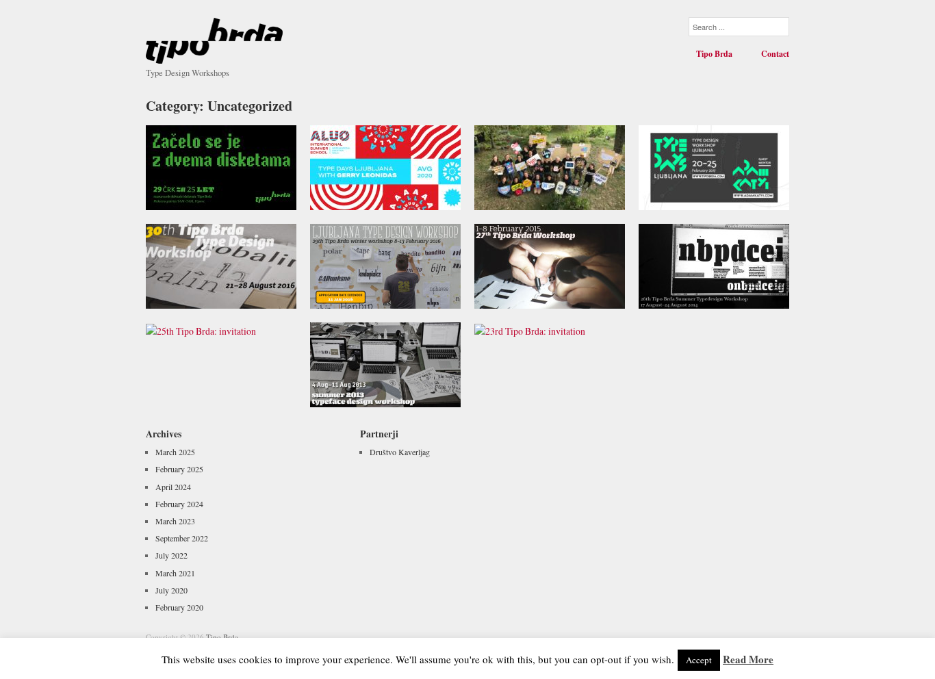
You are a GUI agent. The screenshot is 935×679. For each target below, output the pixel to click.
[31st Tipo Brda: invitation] (714, 165)
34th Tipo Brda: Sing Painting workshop (555, 190)
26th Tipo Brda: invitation (732, 296)
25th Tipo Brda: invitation (239, 394)
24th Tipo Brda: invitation (403, 394)
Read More (748, 659)
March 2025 (175, 451)
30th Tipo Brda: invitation (239, 296)
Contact (775, 54)
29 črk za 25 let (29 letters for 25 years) (226, 190)
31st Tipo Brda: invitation (732, 197)
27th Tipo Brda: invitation (567, 296)
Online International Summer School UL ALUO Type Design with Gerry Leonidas (390, 184)
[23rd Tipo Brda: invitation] (529, 329)
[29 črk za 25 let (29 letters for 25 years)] (221, 165)
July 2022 (171, 555)
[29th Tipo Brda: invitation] (385, 264)
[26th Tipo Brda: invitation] (714, 264)
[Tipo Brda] (214, 36)
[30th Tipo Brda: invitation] (221, 264)
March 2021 (175, 572)
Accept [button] (699, 660)
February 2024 (179, 503)
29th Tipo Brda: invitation (403, 296)
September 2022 (181, 538)
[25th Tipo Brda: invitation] (201, 329)
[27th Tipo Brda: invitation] (549, 264)
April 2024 (173, 486)
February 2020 (179, 607)
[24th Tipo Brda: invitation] (385, 363)
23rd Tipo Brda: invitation (567, 394)
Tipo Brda (714, 54)
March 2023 (175, 520)
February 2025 (179, 468)
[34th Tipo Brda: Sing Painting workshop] (549, 165)
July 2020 (171, 590)
